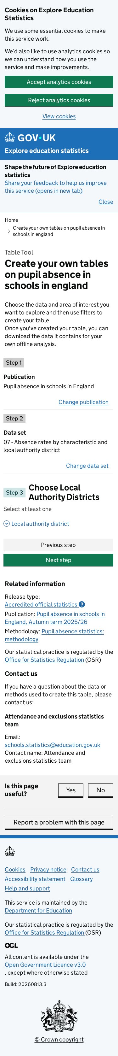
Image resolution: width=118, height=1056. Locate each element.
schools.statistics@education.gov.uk (52, 744)
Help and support (27, 888)
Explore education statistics (47, 151)
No (104, 790)
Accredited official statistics (44, 604)
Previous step (58, 545)
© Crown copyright (59, 1039)
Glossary (81, 879)
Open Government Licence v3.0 (45, 964)
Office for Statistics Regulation (44, 659)
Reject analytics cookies (59, 100)
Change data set (87, 465)
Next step (58, 560)
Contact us (85, 869)
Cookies (15, 869)
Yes (74, 790)
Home (11, 220)
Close (105, 201)
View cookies (59, 116)
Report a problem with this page (59, 822)
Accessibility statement (35, 879)
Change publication (84, 402)
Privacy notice (48, 869)
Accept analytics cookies (59, 81)
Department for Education (38, 910)
